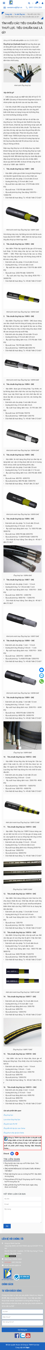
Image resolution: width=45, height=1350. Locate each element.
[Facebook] (41, 670)
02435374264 (17, 1259)
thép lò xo (33, 1295)
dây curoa (10, 1298)
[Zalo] (41, 675)
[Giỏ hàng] (36, 3)
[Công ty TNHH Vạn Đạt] (11, 2)
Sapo (28, 1347)
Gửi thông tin (22, 1330)
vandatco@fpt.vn (14, 7)
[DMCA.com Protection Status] (10, 1256)
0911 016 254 (35, 7)
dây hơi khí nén (20, 1298)
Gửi (7, 1226)
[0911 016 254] (41, 681)
